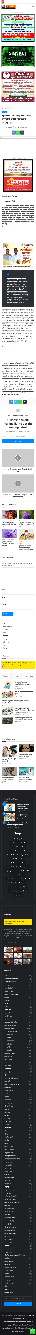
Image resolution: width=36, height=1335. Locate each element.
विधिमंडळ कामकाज (10, 1227)
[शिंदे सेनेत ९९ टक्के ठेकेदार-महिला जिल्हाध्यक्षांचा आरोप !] (18, 955)
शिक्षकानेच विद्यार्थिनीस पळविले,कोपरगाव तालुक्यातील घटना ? (23, 684)
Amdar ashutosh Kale (18, 843)
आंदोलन (7, 997)
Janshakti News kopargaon (18, 867)
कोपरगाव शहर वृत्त (10, 1053)
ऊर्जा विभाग (8, 1016)
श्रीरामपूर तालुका (9, 1261)
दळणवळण (8, 1100)
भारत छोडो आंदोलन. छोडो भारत (18, 891)
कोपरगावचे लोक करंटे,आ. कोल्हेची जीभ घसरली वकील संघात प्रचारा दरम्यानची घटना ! (24, 710)
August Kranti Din (18, 847)
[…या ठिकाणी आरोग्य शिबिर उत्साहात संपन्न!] (9, 750)
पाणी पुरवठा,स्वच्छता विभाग (12, 1159)
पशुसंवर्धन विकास (9, 1153)
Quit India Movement (14, 879)
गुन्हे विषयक (6, 642)
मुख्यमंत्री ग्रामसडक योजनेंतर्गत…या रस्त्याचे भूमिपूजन (8, 543)
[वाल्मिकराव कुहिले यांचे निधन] (8, 961)
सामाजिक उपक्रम (9, 1277)
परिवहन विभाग (9, 1146)
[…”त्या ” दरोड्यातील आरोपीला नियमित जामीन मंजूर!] (27, 961)
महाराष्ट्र (4, 633)
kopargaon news (12, 871)
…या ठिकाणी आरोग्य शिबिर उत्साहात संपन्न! (9, 760)
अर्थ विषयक (10, 1035)
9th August (18, 839)
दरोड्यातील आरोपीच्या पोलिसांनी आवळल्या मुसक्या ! (8, 780)
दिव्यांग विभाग (9, 1106)
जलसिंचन (7, 1094)
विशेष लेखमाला (9, 1240)
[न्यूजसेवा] (9, 7)
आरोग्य (4, 645)
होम (4, 623)
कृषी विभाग (10, 1044)
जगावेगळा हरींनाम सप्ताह (11, 1078)
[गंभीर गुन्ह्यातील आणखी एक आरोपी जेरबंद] (26, 748)
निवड (6, 1131)
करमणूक (7, 1019)
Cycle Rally (25, 855)
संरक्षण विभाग (9, 1271)
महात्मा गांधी (18, 895)
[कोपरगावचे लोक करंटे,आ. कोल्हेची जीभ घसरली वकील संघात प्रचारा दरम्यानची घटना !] (7, 711)
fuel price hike (18, 859)
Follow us (7, 915)
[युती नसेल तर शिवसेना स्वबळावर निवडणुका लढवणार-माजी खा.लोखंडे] (26, 534)
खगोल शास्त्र (8, 1059)
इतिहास (7, 1004)
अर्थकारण (7, 985)
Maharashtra (25, 871)
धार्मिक (7, 1115)
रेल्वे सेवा (7, 1205)
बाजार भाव (8, 1168)
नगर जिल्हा (11, 108)
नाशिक (7, 1125)
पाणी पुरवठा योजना (10, 1156)
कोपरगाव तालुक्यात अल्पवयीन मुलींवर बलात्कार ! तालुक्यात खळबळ (17, 824)
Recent (16, 676)
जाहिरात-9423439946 (18, 12)
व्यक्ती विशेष (8, 1243)
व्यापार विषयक (9, 1249)
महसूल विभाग (8, 1184)
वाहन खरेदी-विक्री (9, 1221)
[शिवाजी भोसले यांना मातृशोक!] (18, 949)
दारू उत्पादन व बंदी (10, 1103)
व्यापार (7, 1246)
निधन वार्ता (5, 648)
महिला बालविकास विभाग (11, 1196)
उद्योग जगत (8, 1010)
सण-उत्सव (8, 1264)
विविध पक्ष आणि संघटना (11, 1233)
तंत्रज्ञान (7, 1097)
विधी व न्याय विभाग (10, 1230)
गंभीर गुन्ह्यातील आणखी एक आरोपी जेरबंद (25, 755)
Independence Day (18, 863)
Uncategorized (12, 1032)
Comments (29, 676)
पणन (6, 1143)
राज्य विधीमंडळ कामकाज (12, 1202)
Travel (27, 879)
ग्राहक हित (8, 1072)
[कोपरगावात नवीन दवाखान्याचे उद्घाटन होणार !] (26, 771)
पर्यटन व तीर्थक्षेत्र (9, 1149)
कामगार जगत (10, 1041)
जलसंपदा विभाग (9, 1090)
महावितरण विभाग (10, 1190)
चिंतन (6, 1075)
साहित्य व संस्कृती (9, 1283)
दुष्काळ (7, 1109)
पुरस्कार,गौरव (8, 1165)
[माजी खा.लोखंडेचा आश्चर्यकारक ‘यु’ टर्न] (7, 694)
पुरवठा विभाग (8, 1162)
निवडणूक (5, 639)
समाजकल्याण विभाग (10, 1267)
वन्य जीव (7, 1215)
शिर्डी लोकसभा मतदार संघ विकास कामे (15, 1255)
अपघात (7, 976)
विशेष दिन (8, 1236)
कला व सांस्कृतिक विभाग (11, 1022)
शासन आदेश (8, 1252)
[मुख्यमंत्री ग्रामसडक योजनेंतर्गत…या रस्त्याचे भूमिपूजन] (9, 533)
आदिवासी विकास (9, 991)
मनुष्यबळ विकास (9, 1177)
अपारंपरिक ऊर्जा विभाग (11, 979)
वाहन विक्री (8, 1224)
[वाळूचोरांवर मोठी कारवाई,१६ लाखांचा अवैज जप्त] (27, 955)
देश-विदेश (5, 630)
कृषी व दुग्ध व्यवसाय (10, 1025)
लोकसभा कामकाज (10, 1208)
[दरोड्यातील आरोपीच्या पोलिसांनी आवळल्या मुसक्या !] (9, 771)
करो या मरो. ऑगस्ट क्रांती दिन (18, 887)
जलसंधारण (8, 1087)
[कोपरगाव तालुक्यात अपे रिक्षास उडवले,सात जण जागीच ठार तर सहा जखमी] (7, 720)
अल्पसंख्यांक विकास (10, 988)
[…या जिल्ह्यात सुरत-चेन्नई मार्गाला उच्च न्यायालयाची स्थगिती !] (27, 949)
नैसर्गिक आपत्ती (9, 1137)
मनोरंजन (7, 1181)
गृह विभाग (8, 1066)
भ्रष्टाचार (7, 1174)
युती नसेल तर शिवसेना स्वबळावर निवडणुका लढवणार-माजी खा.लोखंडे (26, 548)
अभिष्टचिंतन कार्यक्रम (10, 982)
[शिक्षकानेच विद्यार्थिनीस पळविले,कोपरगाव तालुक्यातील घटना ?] (7, 685)
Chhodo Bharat (12, 855)
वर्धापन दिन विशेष (10, 1218)
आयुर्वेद (7, 1000)
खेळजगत (7, 1063)
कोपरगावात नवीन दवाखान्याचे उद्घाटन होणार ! (26, 778)
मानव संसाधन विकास (10, 1199)
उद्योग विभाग (8, 1013)
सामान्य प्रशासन (9, 1280)
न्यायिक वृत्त (8, 1140)
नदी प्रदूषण (8, 1122)
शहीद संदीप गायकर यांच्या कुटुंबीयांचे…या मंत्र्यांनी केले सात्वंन (26, 524)
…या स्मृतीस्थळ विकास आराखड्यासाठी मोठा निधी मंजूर (9, 524)
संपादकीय (5, 636)
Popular (5, 676)
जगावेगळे (7, 1081)
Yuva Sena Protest (18, 883)
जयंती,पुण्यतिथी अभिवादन (12, 1084)
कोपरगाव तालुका (7, 626)
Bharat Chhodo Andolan (18, 851)
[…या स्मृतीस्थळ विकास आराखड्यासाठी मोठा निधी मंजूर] (9, 514)
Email (4, 597)
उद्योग (6, 1007)
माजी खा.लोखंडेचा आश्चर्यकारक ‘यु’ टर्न (22, 815)
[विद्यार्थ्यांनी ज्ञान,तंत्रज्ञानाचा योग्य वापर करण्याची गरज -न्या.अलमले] (8, 955)
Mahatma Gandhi (18, 875)
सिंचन (6, 1286)
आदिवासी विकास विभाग (11, 994)
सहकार (7, 1274)
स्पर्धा (6, 1289)
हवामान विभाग (9, 1292)
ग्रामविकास (8, 1069)
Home (5, 108)
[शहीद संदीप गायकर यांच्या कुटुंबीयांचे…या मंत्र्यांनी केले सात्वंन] (26, 514)
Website (4, 604)
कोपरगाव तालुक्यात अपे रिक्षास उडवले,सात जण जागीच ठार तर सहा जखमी (23, 720)
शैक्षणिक (7, 1258)
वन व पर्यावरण (9, 1212)
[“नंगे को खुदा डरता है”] (8, 949)
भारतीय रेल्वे (8, 1171)
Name (4, 589)
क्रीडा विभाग (8, 1056)
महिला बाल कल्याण (10, 1193)
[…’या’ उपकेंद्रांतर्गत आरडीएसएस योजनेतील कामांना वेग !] (18, 962)
